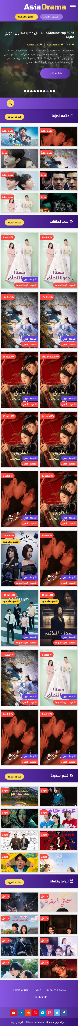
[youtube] (13, 1012)
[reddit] (28, 1012)
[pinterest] (35, 1012)
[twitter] (57, 1012)
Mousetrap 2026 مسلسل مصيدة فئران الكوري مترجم (39, 35)
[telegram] (42, 1012)
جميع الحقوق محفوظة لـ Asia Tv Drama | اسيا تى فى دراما (39, 1022)
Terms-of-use (21, 989)
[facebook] (64, 1012)
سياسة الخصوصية (56, 989)
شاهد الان (55, 73)
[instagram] (49, 1012)
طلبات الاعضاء (39, 996)
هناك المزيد (14, 116)
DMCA (37, 989)
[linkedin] (21, 1012)
